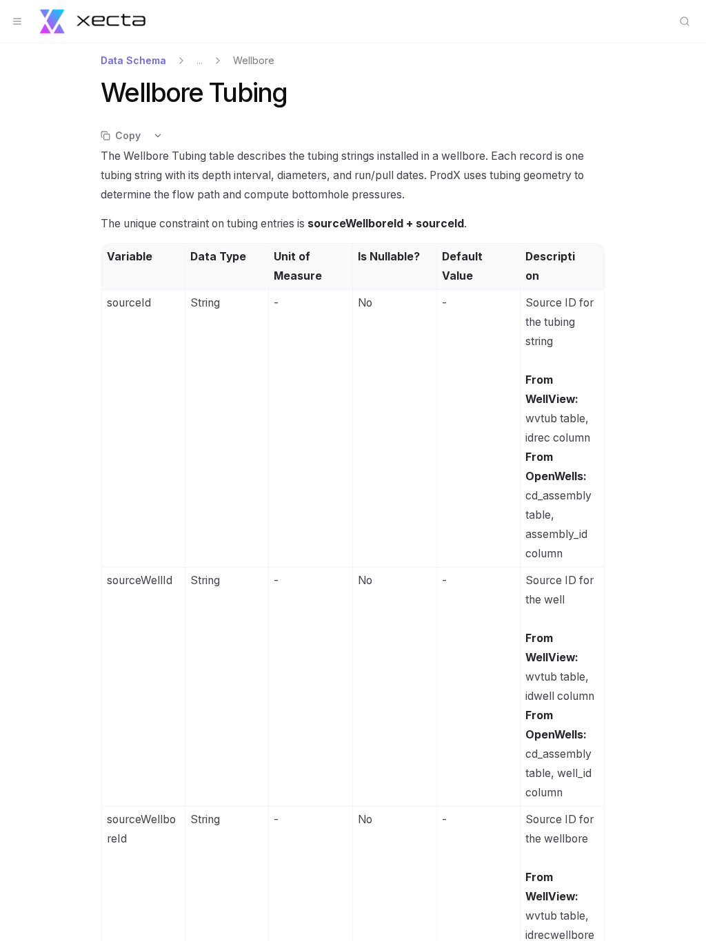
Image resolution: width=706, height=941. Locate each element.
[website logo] (93, 21)
